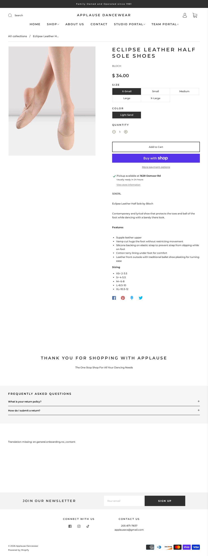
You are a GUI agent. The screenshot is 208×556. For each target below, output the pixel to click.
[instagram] (78, 526)
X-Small (126, 91)
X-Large (155, 98)
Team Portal (164, 24)
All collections (17, 36)
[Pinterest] (122, 297)
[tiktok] (87, 526)
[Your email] (124, 501)
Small (155, 91)
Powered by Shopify (18, 550)
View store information (128, 185)
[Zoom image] (52, 102)
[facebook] (69, 526)
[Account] (185, 15)
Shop (52, 24)
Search (19, 15)
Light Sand (126, 114)
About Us (74, 24)
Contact (99, 24)
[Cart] (195, 15)
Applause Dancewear (104, 15)
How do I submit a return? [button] (24, 410)
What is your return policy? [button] (24, 401)
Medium (184, 91)
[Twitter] (140, 297)
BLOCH (116, 65)
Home (35, 24)
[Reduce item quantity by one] (113, 132)
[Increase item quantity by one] (125, 132)
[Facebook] (114, 297)
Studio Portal (128, 24)
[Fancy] (131, 297)
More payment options (156, 167)
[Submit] (12, 15)
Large (126, 98)
